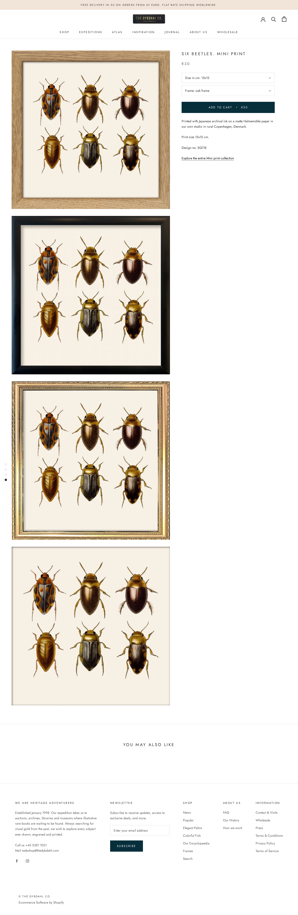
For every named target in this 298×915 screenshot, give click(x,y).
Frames (188, 851)
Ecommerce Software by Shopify (41, 902)
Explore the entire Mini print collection (208, 158)
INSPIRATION (143, 32)
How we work (232, 828)
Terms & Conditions (269, 835)
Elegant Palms (192, 828)
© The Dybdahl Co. (35, 896)
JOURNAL (172, 32)
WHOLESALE (227, 32)
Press (259, 828)
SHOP (64, 32)
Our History (231, 820)
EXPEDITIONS (90, 32)
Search (188, 858)
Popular (188, 820)
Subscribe (126, 846)
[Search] (273, 19)
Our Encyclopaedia (196, 843)
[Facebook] (16, 860)
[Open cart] (284, 19)
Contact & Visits (267, 812)
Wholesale (263, 820)
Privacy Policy (265, 843)
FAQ (226, 812)
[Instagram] (27, 860)
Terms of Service (267, 851)
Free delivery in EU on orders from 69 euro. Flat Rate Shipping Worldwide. (149, 5)
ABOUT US (198, 32)
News (187, 812)
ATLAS (117, 32)
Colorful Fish (192, 835)
